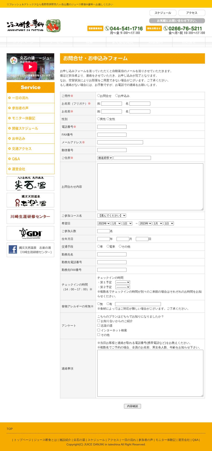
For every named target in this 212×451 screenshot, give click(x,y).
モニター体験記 (23, 118)
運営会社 (18, 169)
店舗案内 (156, 42)
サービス (56, 42)
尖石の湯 (79, 439)
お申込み (18, 138)
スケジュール (96, 439)
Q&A (16, 158)
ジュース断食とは (45, 439)
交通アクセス (22, 148)
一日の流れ (20, 98)
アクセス (113, 439)
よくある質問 (122, 42)
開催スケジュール (25, 128)
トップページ (23, 42)
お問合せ (189, 42)
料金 (89, 42)
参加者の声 (20, 108)
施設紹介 (65, 439)
